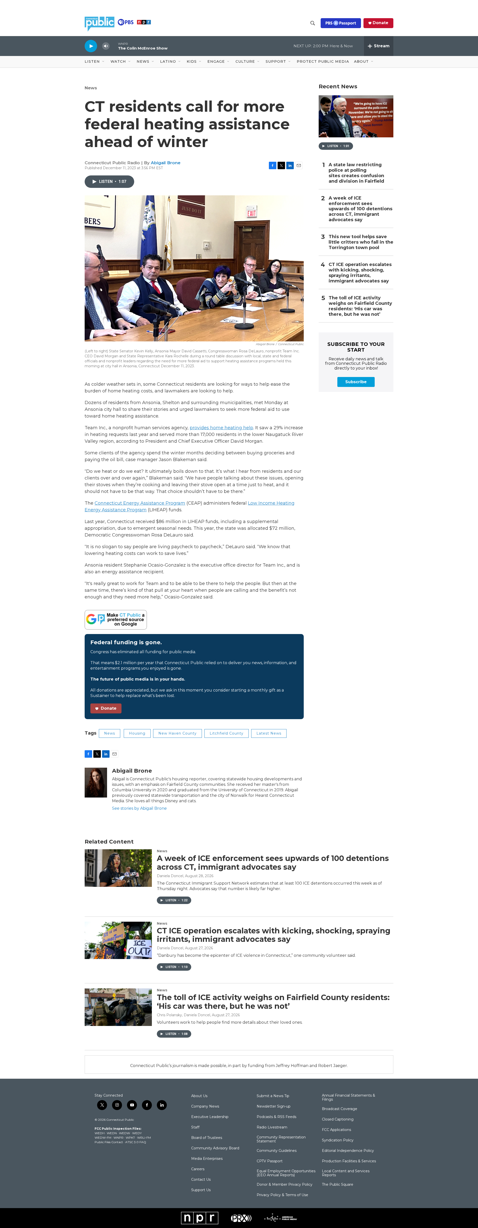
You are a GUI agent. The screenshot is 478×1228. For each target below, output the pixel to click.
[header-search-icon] (312, 23)
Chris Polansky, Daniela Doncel (183, 1015)
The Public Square (337, 1185)
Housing (137, 733)
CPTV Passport (270, 1161)
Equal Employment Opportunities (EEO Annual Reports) (286, 1173)
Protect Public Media (323, 61)
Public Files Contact (109, 1142)
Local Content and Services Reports (345, 1173)
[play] (91, 46)
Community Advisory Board (215, 1148)
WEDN (112, 1133)
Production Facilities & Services (349, 1161)
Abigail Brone (165, 162)
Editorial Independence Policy (348, 1151)
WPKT (130, 1137)
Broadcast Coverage (339, 1109)
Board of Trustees (206, 1138)
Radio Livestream (272, 1127)
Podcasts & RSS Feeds (276, 1117)
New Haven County (177, 733)
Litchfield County (226, 733)
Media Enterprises (207, 1159)
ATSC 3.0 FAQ (135, 1142)
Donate (380, 23)
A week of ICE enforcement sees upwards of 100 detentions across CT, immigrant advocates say (360, 209)
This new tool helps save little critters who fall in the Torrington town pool (361, 242)
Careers (197, 1169)
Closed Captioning (338, 1119)
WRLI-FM (144, 1137)
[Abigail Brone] (96, 783)
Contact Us (201, 1180)
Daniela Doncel (170, 876)
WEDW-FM (103, 1137)
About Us (199, 1096)
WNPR (118, 1137)
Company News (205, 1107)
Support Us (201, 1190)
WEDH (100, 1133)
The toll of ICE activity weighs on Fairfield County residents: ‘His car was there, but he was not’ (360, 306)
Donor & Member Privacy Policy (284, 1185)
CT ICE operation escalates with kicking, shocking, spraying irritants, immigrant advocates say (360, 273)
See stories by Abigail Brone (139, 808)
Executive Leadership (210, 1117)
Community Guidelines (277, 1151)
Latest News (268, 733)
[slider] (114, 46)
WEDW (124, 1133)
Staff (195, 1127)
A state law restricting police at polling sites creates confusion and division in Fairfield (356, 173)
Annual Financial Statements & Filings (348, 1098)
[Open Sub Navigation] (104, 62)
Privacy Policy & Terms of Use (282, 1195)
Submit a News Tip (273, 1096)
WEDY (137, 1133)
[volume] (106, 46)
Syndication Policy (338, 1140)
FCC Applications (336, 1130)
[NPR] (199, 1218)
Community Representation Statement (281, 1139)
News (91, 87)
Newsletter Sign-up (274, 1107)
